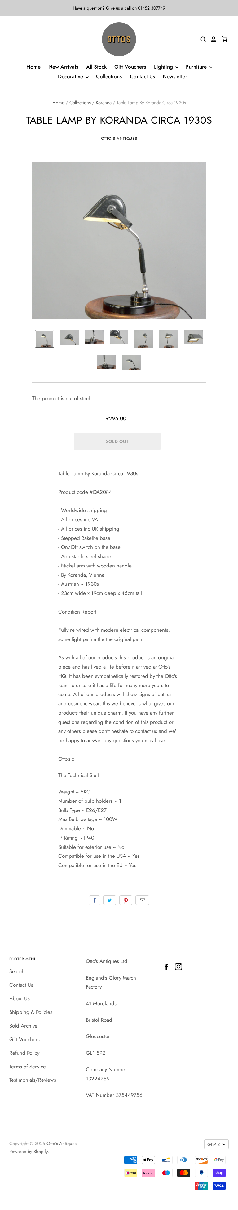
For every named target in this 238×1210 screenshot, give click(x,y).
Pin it (125, 900)
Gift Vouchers (130, 67)
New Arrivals (63, 67)
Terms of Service (27, 1066)
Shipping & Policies (30, 1012)
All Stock (96, 67)
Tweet (109, 900)
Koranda (104, 102)
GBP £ (213, 1144)
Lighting (164, 67)
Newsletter (175, 76)
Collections (109, 76)
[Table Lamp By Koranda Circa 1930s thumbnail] (44, 338)
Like (94, 900)
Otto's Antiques (119, 138)
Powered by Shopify (28, 1151)
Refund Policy (24, 1053)
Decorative (71, 76)
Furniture (197, 67)
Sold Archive (23, 1025)
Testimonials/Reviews (32, 1080)
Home (33, 67)
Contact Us (142, 76)
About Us (19, 998)
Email (142, 900)
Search (16, 971)
